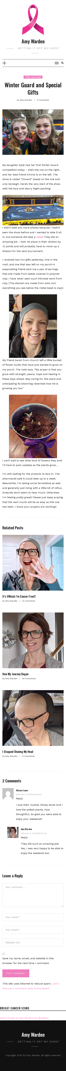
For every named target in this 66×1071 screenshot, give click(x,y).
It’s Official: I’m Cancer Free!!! (19, 596)
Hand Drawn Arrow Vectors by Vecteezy (24, 1017)
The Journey (33, 77)
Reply (19, 798)
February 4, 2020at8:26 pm (34, 833)
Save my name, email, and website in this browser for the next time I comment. (28, 961)
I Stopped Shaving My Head (17, 752)
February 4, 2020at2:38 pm (29, 794)
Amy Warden (33, 41)
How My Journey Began (15, 674)
